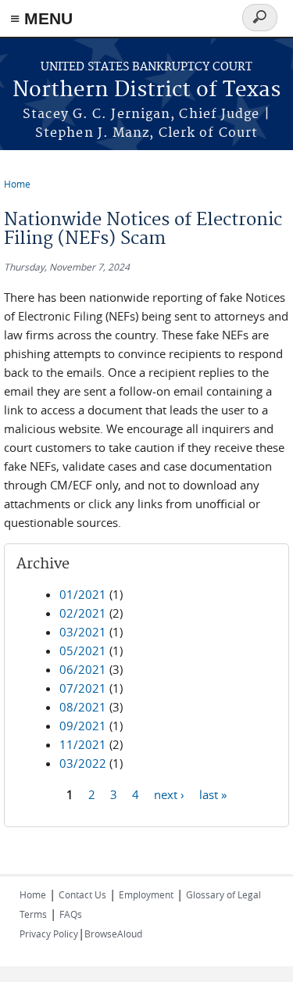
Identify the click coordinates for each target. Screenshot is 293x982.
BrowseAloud (113, 933)
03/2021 (82, 632)
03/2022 (82, 763)
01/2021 (82, 594)
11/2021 (82, 744)
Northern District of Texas (146, 90)
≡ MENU (41, 18)
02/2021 (82, 613)
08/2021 (82, 707)
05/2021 (82, 650)
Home (17, 183)
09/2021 (82, 725)
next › (169, 793)
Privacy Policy (49, 933)
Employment (146, 894)
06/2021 (82, 669)
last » (213, 793)
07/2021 (82, 688)
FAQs (70, 914)
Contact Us (82, 894)
